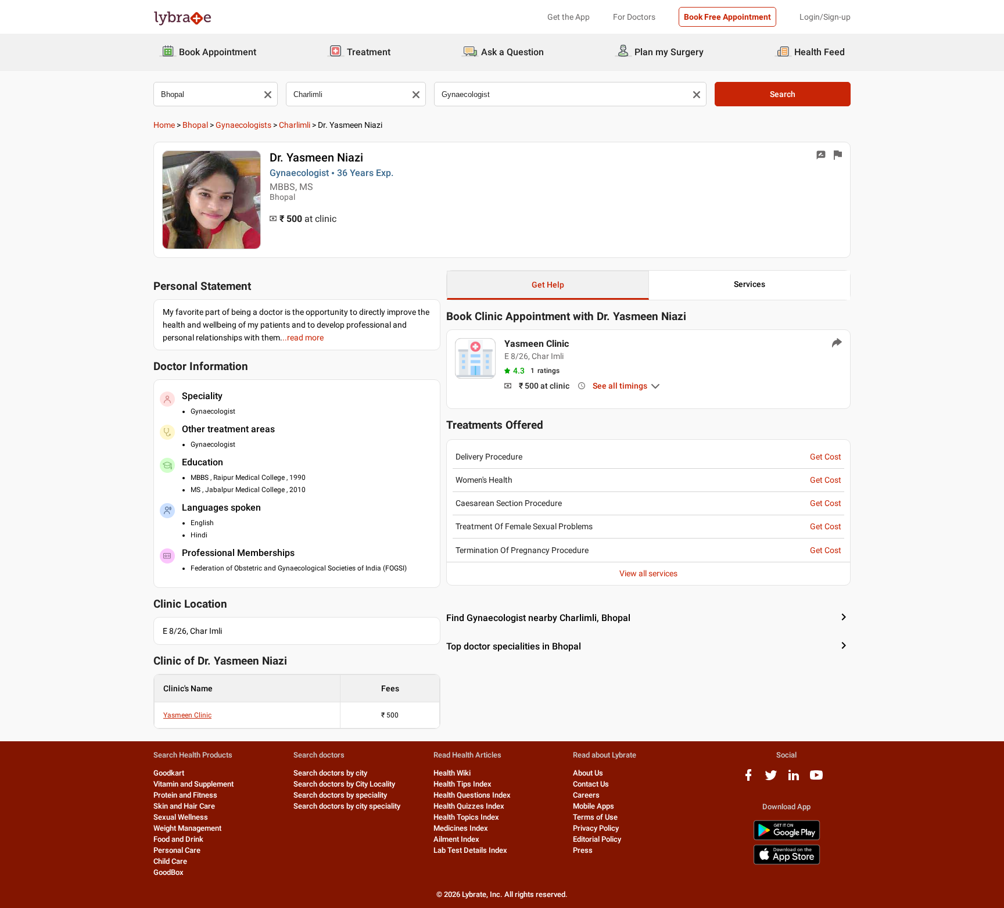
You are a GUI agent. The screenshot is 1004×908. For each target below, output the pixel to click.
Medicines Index (460, 828)
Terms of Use (595, 817)
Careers (586, 795)
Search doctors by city (330, 773)
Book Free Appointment (727, 16)
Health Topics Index (466, 817)
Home (164, 125)
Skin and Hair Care (184, 806)
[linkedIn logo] (794, 779)
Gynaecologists (243, 125)
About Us (588, 773)
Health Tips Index (462, 784)
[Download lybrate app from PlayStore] (786, 838)
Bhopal (195, 125)
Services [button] (749, 284)
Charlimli (294, 125)
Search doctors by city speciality (346, 806)
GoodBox (168, 872)
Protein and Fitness (185, 795)
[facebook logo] (748, 779)
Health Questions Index (472, 795)
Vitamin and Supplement (193, 784)
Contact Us (591, 784)
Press (583, 850)
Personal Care (176, 850)
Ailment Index (456, 839)
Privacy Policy (596, 828)
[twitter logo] (771, 779)
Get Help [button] (548, 284)
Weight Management (187, 828)
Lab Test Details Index (470, 850)
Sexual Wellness (180, 817)
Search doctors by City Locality (344, 784)
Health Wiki (452, 773)
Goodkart (168, 773)
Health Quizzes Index (468, 806)
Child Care (170, 861)
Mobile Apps (593, 806)
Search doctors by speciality (340, 795)
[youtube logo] (816, 779)
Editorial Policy (597, 839)
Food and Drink (178, 839)
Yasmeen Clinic (187, 715)
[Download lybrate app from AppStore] (786, 862)
